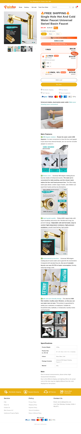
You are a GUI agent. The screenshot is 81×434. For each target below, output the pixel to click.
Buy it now (59, 84)
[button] (27, 7)
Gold (43, 34)
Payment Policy (33, 407)
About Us (6, 404)
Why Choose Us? (8, 410)
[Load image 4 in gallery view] (30, 49)
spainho (45, 424)
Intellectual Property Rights (11, 413)
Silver (58, 34)
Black (50, 34)
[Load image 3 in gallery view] (23, 49)
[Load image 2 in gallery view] (17, 49)
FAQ (5, 402)
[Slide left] (5, 49)
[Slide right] (35, 49)
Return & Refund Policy (35, 413)
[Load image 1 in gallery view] (10, 49)
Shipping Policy (33, 404)
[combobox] (61, 7)
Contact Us (7, 407)
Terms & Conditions (34, 410)
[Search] (70, 7)
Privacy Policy (32, 402)
